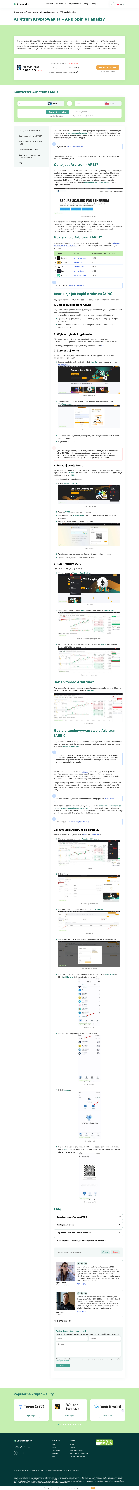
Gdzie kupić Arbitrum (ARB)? (30, 136)
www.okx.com (79, 267)
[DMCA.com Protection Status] (104, 1445)
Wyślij (63, 1365)
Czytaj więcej (31, 1416)
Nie (116, 1252)
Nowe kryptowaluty (75, 147)
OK (93, 1488)
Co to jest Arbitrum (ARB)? (29, 131)
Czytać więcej (81, 1284)
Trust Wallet (109, 799)
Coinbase (116, 243)
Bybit (103, 346)
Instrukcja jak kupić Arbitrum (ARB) (30, 142)
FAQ (20, 163)
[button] (122, 1410)
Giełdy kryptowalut (76, 285)
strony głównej (64, 365)
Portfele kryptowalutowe (78, 822)
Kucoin (68, 246)
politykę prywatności (62, 1360)
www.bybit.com (79, 271)
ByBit (74, 246)
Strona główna (20, 12)
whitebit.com (78, 262)
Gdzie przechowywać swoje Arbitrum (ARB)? (30, 156)
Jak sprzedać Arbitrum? (28, 149)
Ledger (85, 772)
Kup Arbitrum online (107, 67)
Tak (106, 1252)
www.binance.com (80, 258)
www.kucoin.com (80, 275)
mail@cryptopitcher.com (22, 1447)
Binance (57, 246)
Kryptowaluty (32, 12)
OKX (63, 246)
